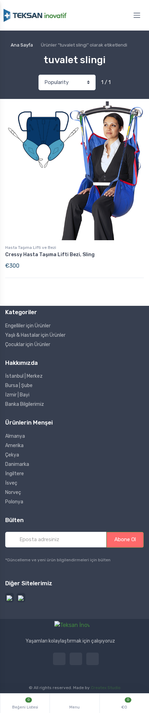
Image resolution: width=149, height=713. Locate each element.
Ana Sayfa (22, 45)
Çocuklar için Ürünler (27, 344)
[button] (9, 597)
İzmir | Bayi (17, 395)
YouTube (59, 659)
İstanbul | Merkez (24, 376)
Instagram (76, 659)
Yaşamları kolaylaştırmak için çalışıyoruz (70, 641)
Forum (92, 659)
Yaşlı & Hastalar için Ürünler (35, 335)
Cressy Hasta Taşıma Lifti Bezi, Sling (50, 255)
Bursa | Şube (19, 385)
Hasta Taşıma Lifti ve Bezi (30, 247)
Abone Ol (125, 539)
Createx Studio (106, 687)
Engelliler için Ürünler (28, 326)
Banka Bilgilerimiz (24, 404)
